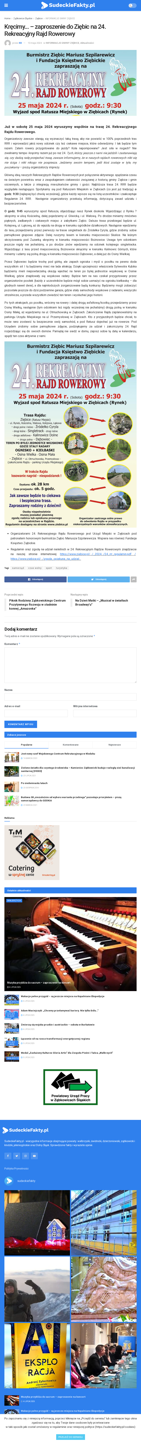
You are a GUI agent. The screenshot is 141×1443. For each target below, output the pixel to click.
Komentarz (12, 644)
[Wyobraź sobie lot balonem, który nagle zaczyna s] (37, 1355)
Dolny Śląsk (11, 1015)
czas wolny (35, 568)
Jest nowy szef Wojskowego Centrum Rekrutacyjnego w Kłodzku (58, 753)
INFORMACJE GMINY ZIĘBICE (60, 18)
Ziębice (39, 18)
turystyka (61, 568)
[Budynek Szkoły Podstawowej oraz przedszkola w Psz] (104, 1222)
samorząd (18, 568)
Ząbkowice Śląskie (22, 18)
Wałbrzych (14, 900)
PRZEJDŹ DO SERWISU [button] (70, 1437)
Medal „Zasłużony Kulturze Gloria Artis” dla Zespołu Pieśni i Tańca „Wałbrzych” (67, 1052)
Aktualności (87, 43)
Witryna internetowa (85, 706)
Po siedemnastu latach (34, 783)
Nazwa (8, 689)
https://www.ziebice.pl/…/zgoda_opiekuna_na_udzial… (46, 559)
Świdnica (13, 1030)
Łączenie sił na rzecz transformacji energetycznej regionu (55, 1038)
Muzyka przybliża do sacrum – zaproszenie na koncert (38, 982)
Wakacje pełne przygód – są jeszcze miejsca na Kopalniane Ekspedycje (62, 996)
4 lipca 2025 (15, 987)
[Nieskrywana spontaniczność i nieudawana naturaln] (37, 1222)
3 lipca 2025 (29, 1043)
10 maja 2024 (35, 43)
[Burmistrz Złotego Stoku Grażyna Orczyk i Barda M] (104, 1355)
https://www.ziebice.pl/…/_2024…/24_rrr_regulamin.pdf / (98, 554)
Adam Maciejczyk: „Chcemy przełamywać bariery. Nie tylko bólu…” (59, 1010)
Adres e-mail (12, 706)
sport (49, 568)
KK (20, 43)
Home (7, 18)
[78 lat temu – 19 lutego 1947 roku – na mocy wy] (104, 1289)
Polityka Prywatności (16, 1168)
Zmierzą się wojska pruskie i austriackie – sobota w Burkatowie (58, 1024)
